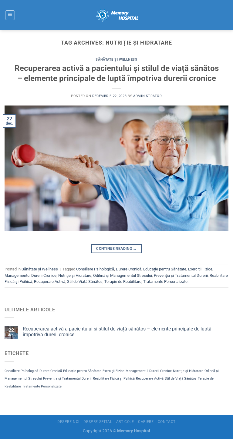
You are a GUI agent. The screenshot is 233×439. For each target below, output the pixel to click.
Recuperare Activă (49, 281)
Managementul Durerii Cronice (30, 275)
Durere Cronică (128, 269)
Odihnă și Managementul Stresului (122, 275)
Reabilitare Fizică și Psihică (114, 378)
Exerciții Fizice (200, 269)
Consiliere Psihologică (95, 269)
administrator (147, 96)
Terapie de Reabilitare (122, 281)
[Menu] (10, 15)
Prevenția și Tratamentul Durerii (181, 275)
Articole (125, 422)
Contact (167, 422)
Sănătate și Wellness (116, 60)
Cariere (146, 422)
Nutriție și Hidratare (74, 275)
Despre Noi (68, 422)
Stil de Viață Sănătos (85, 281)
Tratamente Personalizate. (165, 281)
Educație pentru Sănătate (164, 269)
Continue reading (116, 248)
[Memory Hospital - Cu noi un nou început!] (116, 15)
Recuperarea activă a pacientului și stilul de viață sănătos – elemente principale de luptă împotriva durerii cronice (117, 331)
